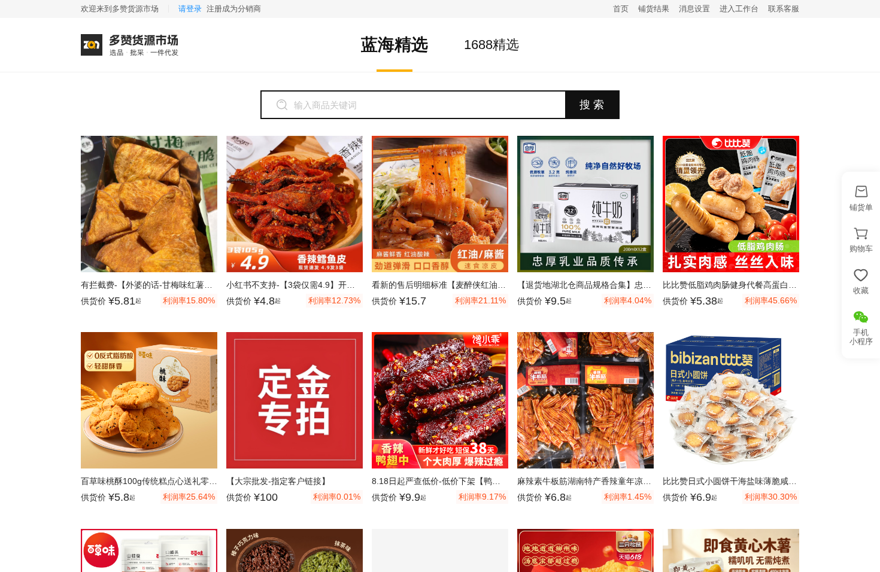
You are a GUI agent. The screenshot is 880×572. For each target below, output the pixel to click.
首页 (621, 8)
